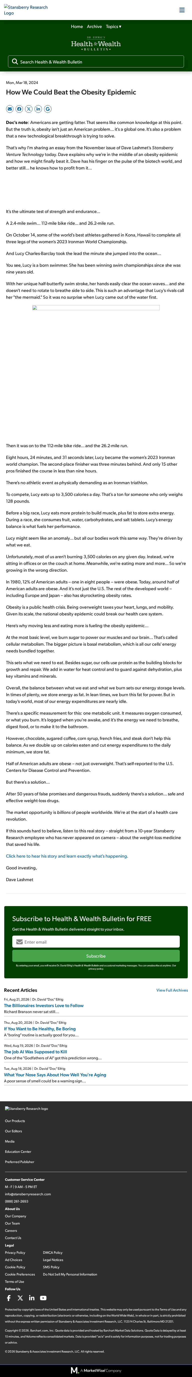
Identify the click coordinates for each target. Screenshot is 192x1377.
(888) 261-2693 (16, 1201)
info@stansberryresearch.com (28, 1194)
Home (77, 26)
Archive (94, 26)
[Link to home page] (29, 10)
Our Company (15, 1216)
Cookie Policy (15, 1267)
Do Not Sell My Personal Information (70, 1274)
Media (9, 1141)
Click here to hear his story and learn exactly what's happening (66, 856)
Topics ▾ (113, 26)
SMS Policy (51, 1267)
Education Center (18, 1151)
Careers (11, 1230)
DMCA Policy (52, 1252)
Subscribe (96, 956)
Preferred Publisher (19, 1162)
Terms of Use (14, 1281)
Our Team (12, 1223)
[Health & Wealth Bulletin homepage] (96, 43)
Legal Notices (53, 1260)
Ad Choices (13, 1260)
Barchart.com (39, 1330)
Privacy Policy (15, 1252)
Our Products (15, 1121)
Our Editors (13, 1131)
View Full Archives (172, 990)
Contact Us (13, 1238)
